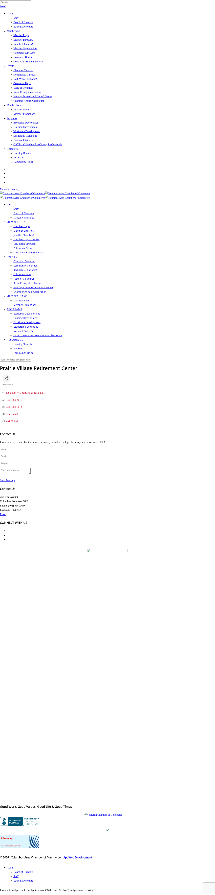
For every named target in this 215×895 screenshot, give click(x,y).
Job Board (18, 157)
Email (3, 514)
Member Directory (23, 39)
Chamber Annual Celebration (29, 100)
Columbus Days (22, 83)
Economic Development (26, 122)
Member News (15, 105)
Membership (13, 31)
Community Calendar (24, 74)
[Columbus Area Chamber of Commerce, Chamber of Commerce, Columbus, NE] (21, 821)
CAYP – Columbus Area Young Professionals (37, 144)
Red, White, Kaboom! (25, 79)
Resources (12, 148)
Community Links (23, 161)
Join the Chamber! (23, 44)
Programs (12, 118)
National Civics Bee (24, 140)
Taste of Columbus (23, 87)
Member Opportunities (25, 48)
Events (10, 65)
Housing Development (25, 127)
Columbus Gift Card (24, 52)
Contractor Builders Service (28, 61)
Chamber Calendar (23, 70)
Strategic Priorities (23, 26)
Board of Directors (23, 22)
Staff (15, 17)
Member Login (21, 35)
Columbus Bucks (22, 57)
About (10, 13)
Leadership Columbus (25, 135)
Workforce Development (26, 131)
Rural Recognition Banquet (27, 92)
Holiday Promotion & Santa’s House (32, 96)
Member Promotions (24, 113)
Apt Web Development (77, 857)
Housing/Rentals (22, 153)
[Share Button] (6, 378)
